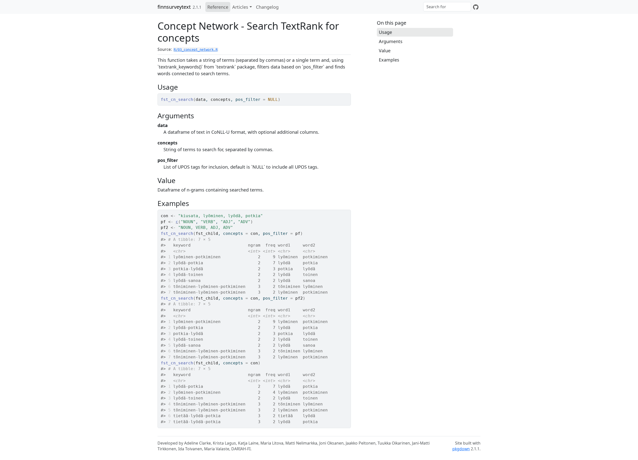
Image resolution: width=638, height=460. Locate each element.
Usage (385, 32)
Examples (389, 60)
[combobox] (447, 6)
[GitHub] (475, 7)
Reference (217, 7)
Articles (240, 7)
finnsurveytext (174, 6)
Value (385, 51)
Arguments (390, 41)
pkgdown (461, 449)
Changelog (267, 7)
